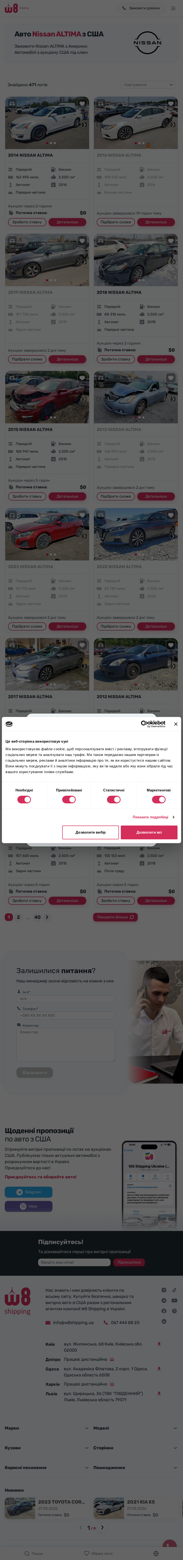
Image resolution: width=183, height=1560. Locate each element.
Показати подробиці (150, 817)
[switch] (69, 799)
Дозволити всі (149, 832)
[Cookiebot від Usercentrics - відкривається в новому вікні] (144, 724)
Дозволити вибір (91, 832)
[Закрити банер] (176, 724)
